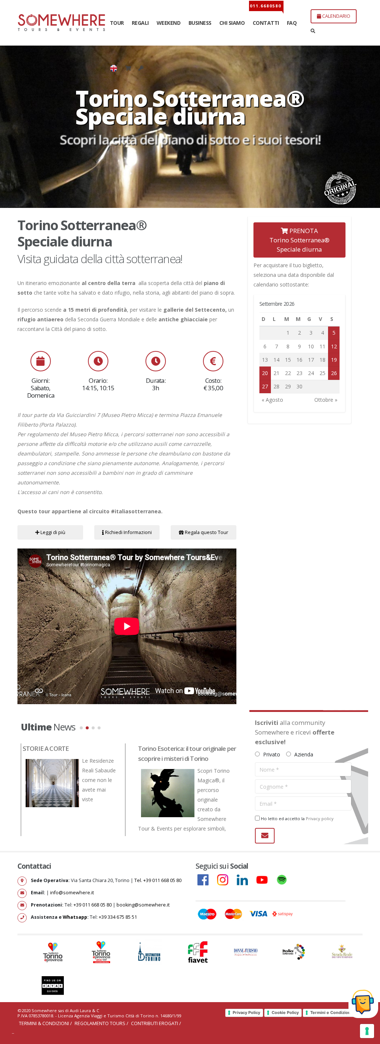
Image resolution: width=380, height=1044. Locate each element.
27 (265, 386)
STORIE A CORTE (46, 748)
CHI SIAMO (232, 22)
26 (334, 373)
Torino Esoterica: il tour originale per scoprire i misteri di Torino (187, 753)
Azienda (303, 754)
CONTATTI (266, 22)
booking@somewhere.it (143, 905)
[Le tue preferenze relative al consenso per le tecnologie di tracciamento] (367, 1031)
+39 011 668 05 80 (93, 905)
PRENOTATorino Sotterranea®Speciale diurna (299, 239)
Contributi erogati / (156, 1023)
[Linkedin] (246, 879)
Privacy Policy (246, 1012)
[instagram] (226, 879)
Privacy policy (320, 818)
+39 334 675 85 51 (118, 917)
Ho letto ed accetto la (297, 818)
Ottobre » (325, 399)
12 (334, 346)
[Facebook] (206, 879)
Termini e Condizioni (331, 1012)
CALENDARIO (335, 16)
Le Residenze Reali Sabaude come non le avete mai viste (99, 780)
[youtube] (265, 879)
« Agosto (272, 399)
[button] (81, 728)
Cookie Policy (285, 1012)
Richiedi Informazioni (128, 532)
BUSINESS (200, 22)
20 (265, 373)
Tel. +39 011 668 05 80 (157, 880)
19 (334, 359)
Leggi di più (52, 532)
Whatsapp (75, 917)
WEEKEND (169, 22)
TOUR (117, 22)
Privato (271, 754)
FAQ (292, 22)
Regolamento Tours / (102, 1023)
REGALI (140, 22)
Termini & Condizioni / (46, 1023)
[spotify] (285, 879)
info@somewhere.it (72, 892)
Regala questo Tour (206, 532)
